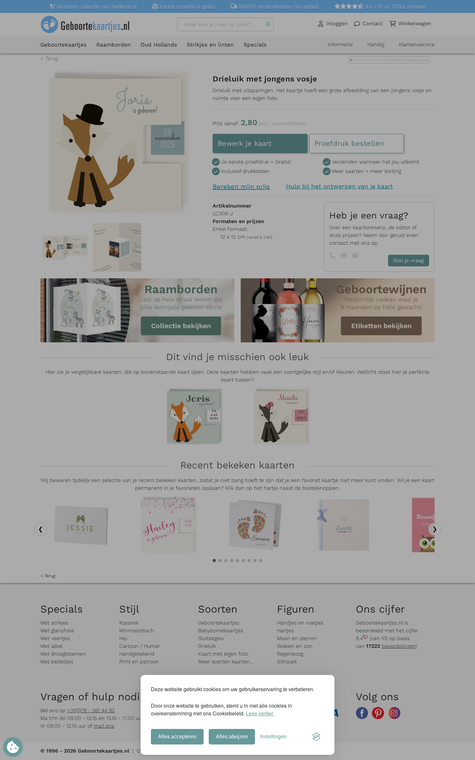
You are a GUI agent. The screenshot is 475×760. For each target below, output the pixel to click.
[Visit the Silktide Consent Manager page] (316, 736)
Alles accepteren (177, 736)
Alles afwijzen (232, 736)
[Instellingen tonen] (13, 747)
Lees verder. (260, 713)
